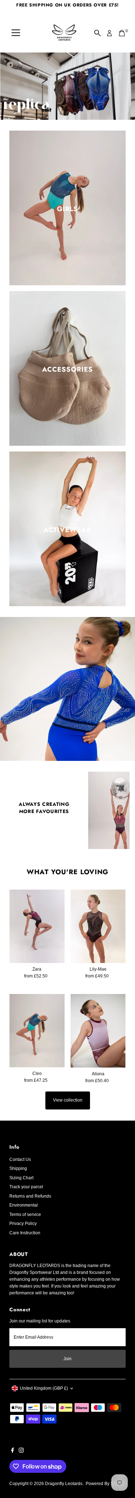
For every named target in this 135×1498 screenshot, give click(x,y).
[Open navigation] (15, 33)
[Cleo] (36, 1030)
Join (67, 1358)
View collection (67, 1100)
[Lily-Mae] (98, 926)
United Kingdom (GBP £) (44, 1388)
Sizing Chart (21, 1177)
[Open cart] (122, 33)
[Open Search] (97, 33)
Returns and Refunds (30, 1196)
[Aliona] (98, 1031)
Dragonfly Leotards (63, 1483)
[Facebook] (12, 1451)
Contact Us (20, 1159)
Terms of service (25, 1214)
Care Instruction (24, 1232)
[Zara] (36, 926)
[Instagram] (21, 1451)
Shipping (18, 1168)
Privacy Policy (23, 1223)
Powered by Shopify (105, 1483)
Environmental (23, 1205)
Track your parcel (26, 1186)
